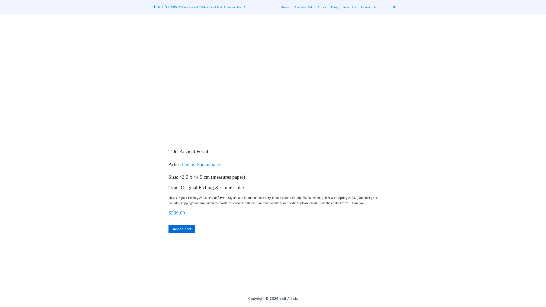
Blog (334, 7)
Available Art (303, 7)
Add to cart (182, 229)
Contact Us (368, 7)
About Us (349, 7)
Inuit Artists (200, 6)
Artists (321, 7)
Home (285, 7)
